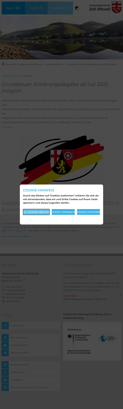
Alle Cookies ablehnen (36, 212)
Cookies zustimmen (88, 212)
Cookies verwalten (63, 212)
